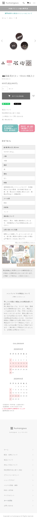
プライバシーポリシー (11, 475)
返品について (6, 110)
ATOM (11, 490)
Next (35, 41)
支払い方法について (11, 465)
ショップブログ (9, 480)
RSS (5, 490)
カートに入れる (18, 96)
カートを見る (8, 500)
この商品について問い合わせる (12, 116)
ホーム (4, 18)
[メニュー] (34, 3)
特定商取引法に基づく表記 (11, 113)
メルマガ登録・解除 (11, 485)
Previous (2, 41)
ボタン (11, 18)
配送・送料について (11, 455)
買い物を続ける (7, 119)
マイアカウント (9, 495)
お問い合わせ (8, 506)
